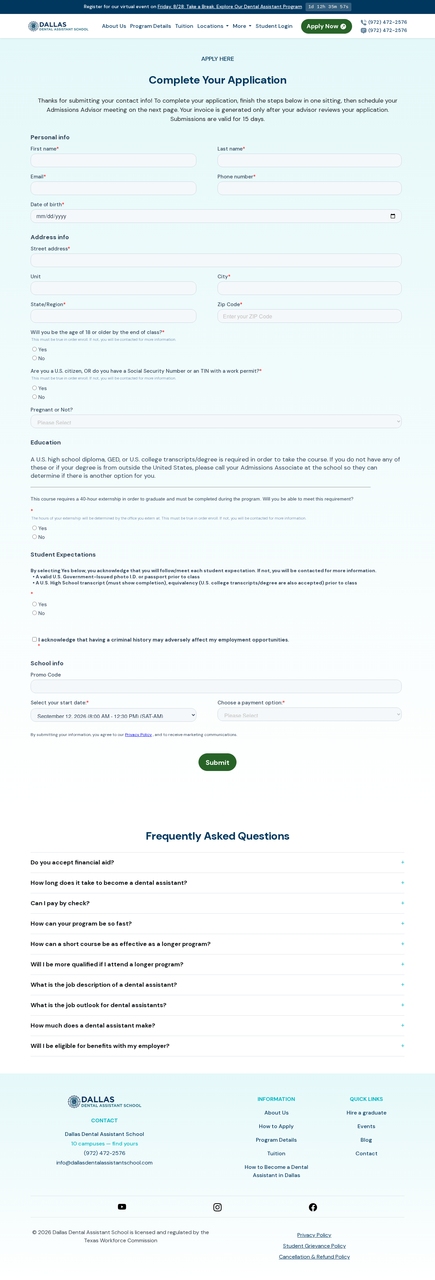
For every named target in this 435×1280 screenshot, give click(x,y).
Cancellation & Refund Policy (314, 1256)
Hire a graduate (366, 1112)
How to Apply (276, 1126)
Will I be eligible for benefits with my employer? (100, 1046)
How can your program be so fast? (81, 923)
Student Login (274, 26)
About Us (114, 26)
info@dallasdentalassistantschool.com (104, 1162)
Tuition (184, 26)
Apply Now (323, 26)
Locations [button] (211, 26)
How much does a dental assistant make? (93, 1025)
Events (366, 1126)
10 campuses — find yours (104, 1143)
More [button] (240, 26)
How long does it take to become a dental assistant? (109, 883)
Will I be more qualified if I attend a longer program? (107, 964)
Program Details (150, 26)
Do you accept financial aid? (72, 862)
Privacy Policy (314, 1235)
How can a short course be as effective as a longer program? (121, 944)
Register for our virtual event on (193, 6)
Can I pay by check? (60, 903)
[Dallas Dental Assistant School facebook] (313, 1206)
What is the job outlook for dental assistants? (99, 1005)
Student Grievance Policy (314, 1245)
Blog (366, 1139)
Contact (366, 1153)
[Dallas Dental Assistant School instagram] (217, 1206)
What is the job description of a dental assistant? (104, 985)
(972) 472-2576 (387, 22)
